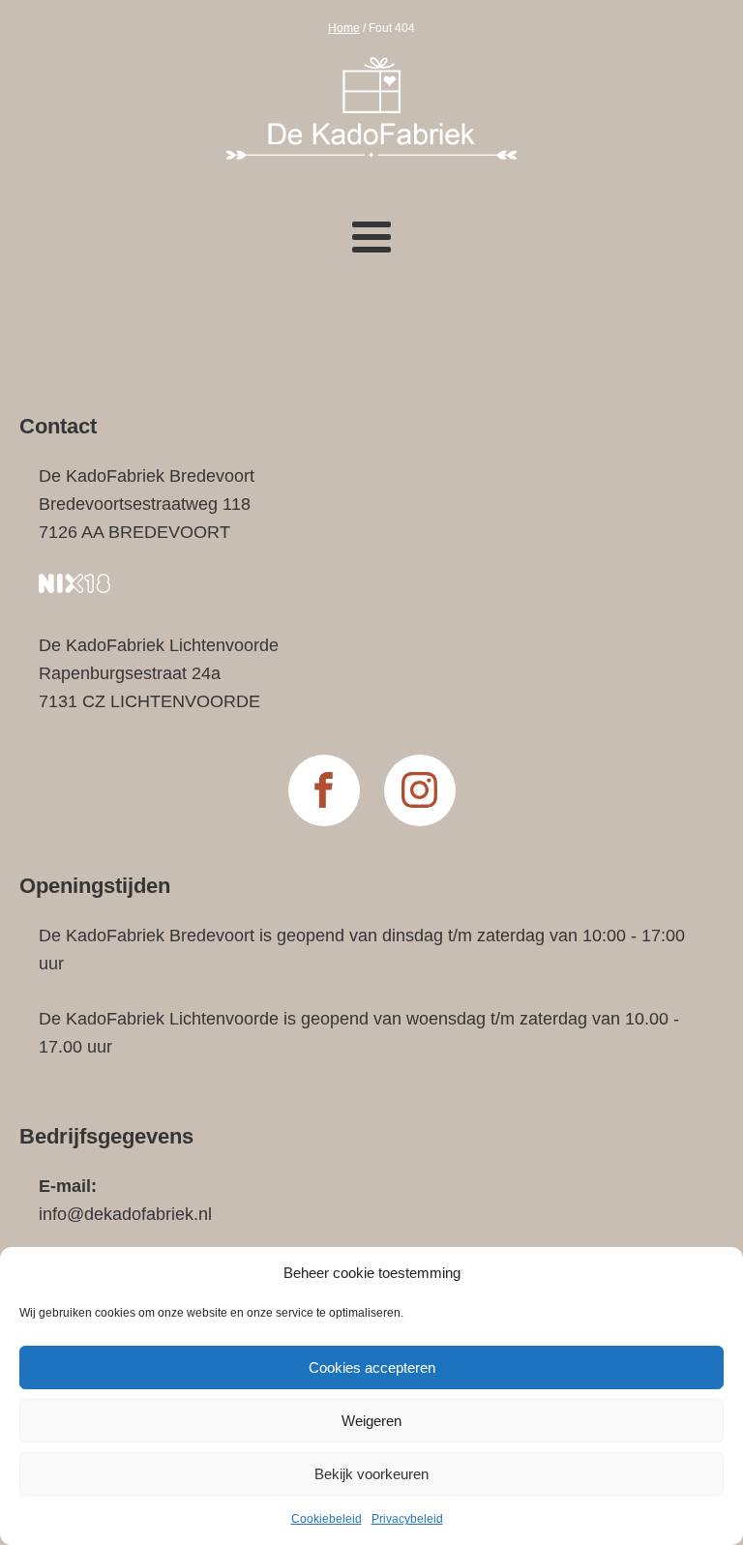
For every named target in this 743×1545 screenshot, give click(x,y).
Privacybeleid (407, 1519)
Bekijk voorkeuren (371, 1474)
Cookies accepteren (372, 1367)
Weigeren (371, 1420)
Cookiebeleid (326, 1519)
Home (344, 28)
